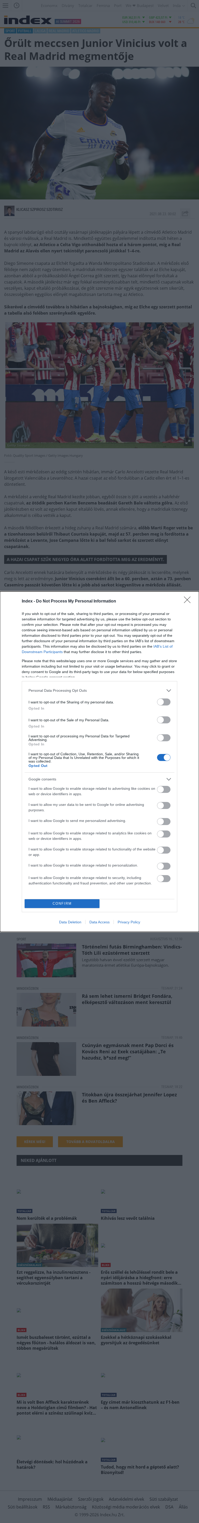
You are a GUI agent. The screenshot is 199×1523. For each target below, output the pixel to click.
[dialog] (99, 761)
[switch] (163, 701)
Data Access (99, 922)
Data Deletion (70, 922)
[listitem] (99, 690)
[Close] (189, 601)
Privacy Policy (129, 922)
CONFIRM (62, 903)
